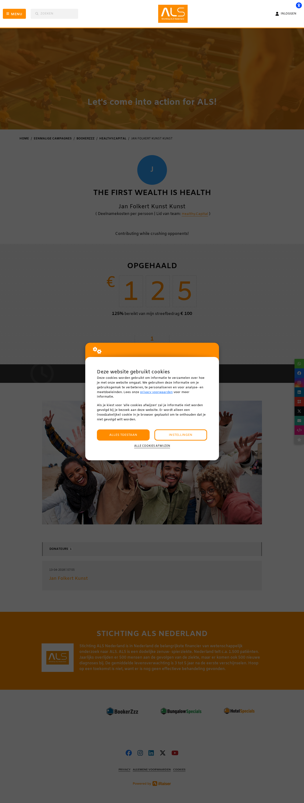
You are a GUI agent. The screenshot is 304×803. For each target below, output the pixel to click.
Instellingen (180, 435)
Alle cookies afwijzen (152, 446)
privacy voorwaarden (156, 392)
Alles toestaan (123, 435)
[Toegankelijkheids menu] (299, 5)
